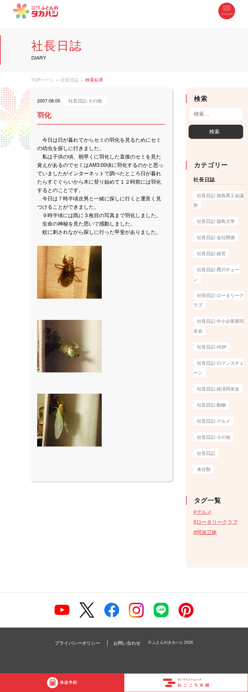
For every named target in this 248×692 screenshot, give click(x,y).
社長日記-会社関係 (216, 237)
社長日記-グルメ (213, 421)
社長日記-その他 (213, 437)
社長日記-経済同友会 (218, 388)
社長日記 (206, 453)
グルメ (204, 512)
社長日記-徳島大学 (216, 221)
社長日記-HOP (211, 347)
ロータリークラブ (217, 522)
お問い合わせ (126, 643)
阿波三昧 (206, 532)
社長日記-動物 (211, 405)
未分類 (204, 469)
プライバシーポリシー (77, 643)
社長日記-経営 (211, 253)
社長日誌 (69, 79)
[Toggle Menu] (227, 11)
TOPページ (42, 79)
